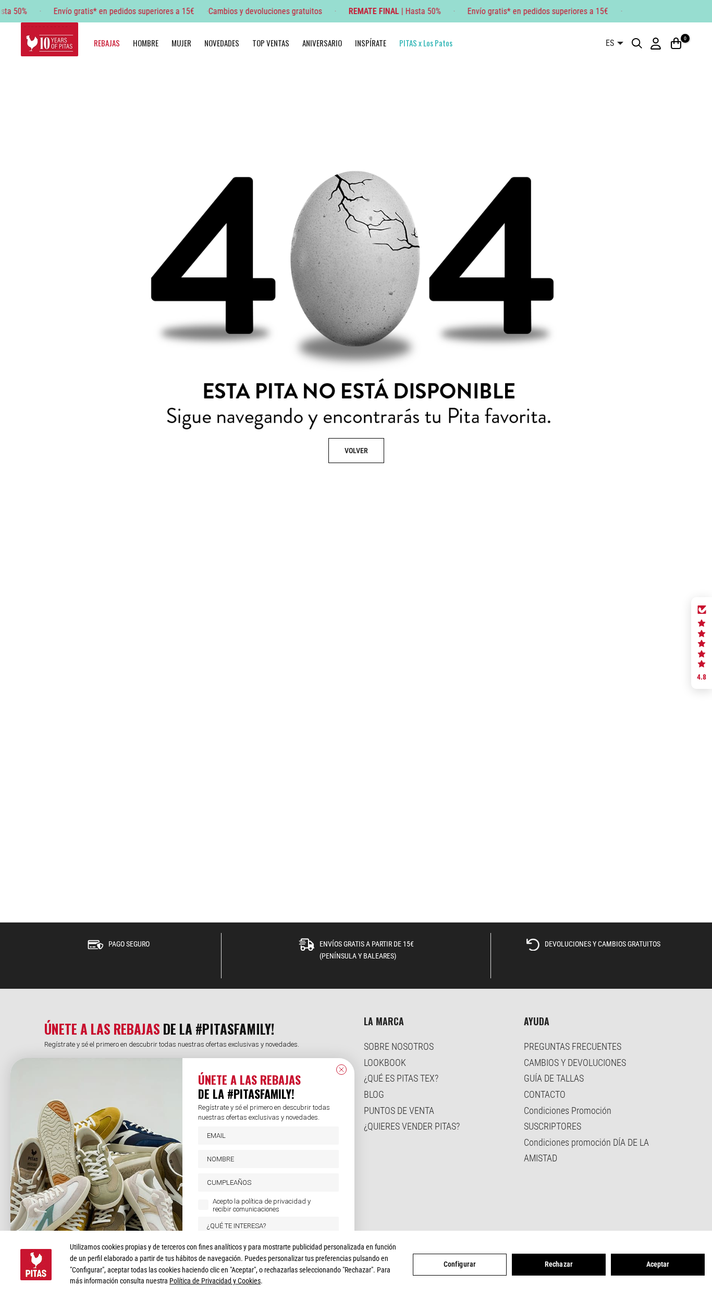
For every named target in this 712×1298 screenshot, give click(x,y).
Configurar (460, 1264)
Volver (356, 450)
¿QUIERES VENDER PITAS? (412, 1126)
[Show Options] (329, 1225)
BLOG (374, 1094)
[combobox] (265, 1225)
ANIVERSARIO (322, 42)
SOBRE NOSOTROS (399, 1046)
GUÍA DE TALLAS (554, 1078)
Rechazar (559, 1264)
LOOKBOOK (385, 1062)
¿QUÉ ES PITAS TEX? (401, 1078)
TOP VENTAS (270, 42)
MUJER (181, 42)
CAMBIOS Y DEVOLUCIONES (575, 1062)
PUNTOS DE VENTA (399, 1110)
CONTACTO (545, 1094)
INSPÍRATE (370, 42)
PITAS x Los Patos (425, 42)
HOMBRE (145, 42)
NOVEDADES (221, 42)
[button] (701, 643)
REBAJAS (107, 42)
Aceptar (658, 1264)
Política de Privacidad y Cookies (215, 1281)
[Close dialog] (341, 1069)
